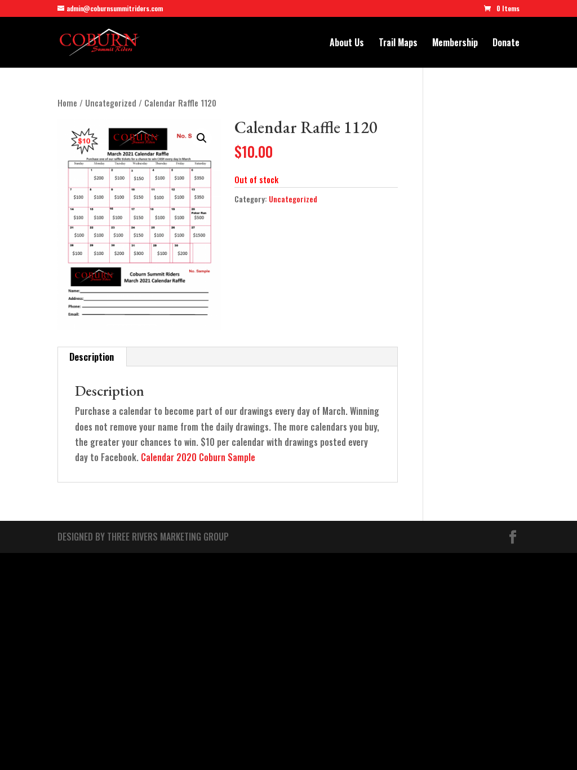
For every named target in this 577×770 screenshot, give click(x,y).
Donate (506, 43)
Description (91, 357)
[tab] (92, 356)
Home (67, 102)
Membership (455, 43)
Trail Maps (398, 43)
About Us (347, 43)
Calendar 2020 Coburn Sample (198, 457)
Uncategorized (110, 102)
